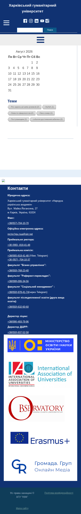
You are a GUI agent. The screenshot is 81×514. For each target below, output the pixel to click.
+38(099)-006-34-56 (18, 281)
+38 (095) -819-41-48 (19, 245)
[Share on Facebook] (3, 181)
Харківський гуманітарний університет (32, 8)
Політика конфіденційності (58, 493)
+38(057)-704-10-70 (18, 223)
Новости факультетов (22, 113)
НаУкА (49, 107)
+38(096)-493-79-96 (18, 321)
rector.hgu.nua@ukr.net (20, 234)
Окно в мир (46, 113)
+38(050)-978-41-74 (18, 292)
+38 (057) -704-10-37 (19, 259)
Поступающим (19, 119)
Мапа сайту (22, 508)
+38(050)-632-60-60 (18, 306)
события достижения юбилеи (48, 119)
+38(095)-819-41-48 (18, 255)
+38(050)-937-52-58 (18, 332)
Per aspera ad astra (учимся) (25, 107)
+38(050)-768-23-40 (18, 270)
